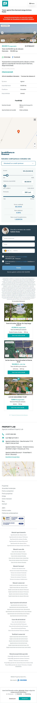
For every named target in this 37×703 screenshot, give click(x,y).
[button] (2, 32)
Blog (3, 501)
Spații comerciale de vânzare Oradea (18, 594)
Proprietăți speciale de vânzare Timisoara (18, 658)
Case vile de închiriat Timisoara (18, 624)
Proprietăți (5, 486)
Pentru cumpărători (8, 491)
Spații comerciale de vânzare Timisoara (18, 589)
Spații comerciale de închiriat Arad (18, 638)
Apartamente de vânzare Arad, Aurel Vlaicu (18, 545)
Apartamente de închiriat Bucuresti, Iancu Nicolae (18, 611)
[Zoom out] (34, 146)
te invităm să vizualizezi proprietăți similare (18, 19)
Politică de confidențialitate (10, 513)
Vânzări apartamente (18, 532)
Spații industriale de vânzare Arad (18, 587)
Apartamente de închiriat (18, 603)
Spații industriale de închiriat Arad (18, 636)
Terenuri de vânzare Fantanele (18, 572)
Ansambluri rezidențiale (8, 488)
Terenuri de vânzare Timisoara (18, 577)
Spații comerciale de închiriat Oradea (18, 641)
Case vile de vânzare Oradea (18, 556)
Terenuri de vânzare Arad (18, 568)
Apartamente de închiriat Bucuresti (18, 607)
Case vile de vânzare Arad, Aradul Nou (18, 558)
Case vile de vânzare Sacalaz (18, 562)
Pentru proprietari (7, 493)
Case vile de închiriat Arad (18, 622)
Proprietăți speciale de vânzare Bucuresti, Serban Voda (18, 662)
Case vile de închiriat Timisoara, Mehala (18, 630)
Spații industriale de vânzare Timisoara (18, 591)
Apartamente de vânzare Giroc (18, 543)
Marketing (28, 694)
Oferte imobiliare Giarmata (10, 76)
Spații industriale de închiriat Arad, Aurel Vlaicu (18, 647)
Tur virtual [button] (22, 319)
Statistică (19, 694)
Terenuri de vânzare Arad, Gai (18, 575)
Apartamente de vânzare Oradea (18, 539)
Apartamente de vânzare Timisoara (18, 537)
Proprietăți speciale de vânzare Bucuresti (18, 656)
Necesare (10, 694)
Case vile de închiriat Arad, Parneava (18, 626)
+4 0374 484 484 (10, 434)
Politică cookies (6, 510)
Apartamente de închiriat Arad (18, 605)
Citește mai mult (7, 72)
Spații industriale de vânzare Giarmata (18, 596)
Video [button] (14, 319)
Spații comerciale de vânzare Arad (18, 585)
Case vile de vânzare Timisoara (19, 554)
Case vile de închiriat (18, 619)
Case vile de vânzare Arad (18, 551)
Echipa (4, 496)
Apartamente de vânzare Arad (18, 535)
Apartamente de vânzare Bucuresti (18, 541)
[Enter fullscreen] (34, 119)
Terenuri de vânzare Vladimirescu (18, 579)
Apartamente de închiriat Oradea (18, 615)
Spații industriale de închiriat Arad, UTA (18, 645)
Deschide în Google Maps (12, 457)
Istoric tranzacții (7, 499)
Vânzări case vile (18, 549)
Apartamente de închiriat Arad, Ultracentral (18, 609)
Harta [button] (33, 40)
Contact (4, 504)
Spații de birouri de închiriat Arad (18, 643)
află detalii (21, 690)
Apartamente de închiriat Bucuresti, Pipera (19, 613)
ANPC (3, 508)
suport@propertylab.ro (12, 438)
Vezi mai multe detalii (18, 335)
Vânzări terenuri (18, 566)
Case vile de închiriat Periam (18, 628)
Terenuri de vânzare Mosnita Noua (18, 570)
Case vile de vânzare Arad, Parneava (18, 560)
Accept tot (25, 698)
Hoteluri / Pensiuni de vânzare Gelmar (18, 660)
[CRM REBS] (22, 680)
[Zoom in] (34, 144)
